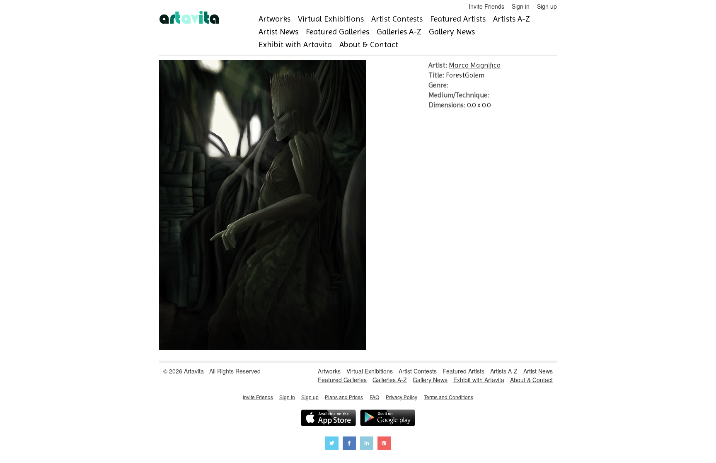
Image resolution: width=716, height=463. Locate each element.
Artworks (274, 19)
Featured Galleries (337, 31)
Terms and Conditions (448, 396)
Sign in (521, 6)
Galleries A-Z (399, 31)
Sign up (547, 6)
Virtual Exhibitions (331, 19)
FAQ (374, 396)
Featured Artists (458, 19)
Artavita (194, 371)
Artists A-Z (511, 19)
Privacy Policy (401, 396)
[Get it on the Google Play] (387, 419)
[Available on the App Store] (328, 419)
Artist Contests (397, 19)
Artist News (278, 31)
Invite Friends (486, 6)
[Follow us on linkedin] (366, 444)
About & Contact (368, 44)
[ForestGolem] (262, 348)
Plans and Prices (344, 396)
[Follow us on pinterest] (384, 444)
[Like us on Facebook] (349, 444)
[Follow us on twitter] (332, 444)
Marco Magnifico (475, 65)
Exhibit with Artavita (295, 44)
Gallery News (452, 31)
